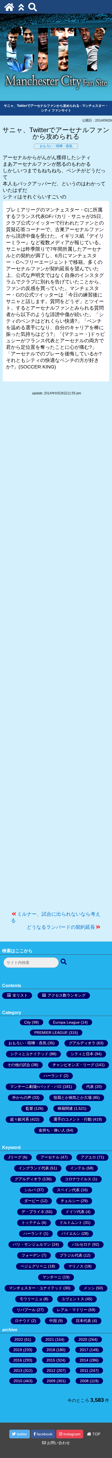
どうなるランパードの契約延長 (61, 927)
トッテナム (31, 1222)
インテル (77, 1168)
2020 (83, 1339)
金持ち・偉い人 (52, 1130)
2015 (50, 1360)
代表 (90, 1086)
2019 (17, 1350)
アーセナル (50, 1157)
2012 (51, 1370)
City (27, 1022)
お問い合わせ (58, 1443)
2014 (84, 1360)
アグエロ (88, 1157)
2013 (18, 1370)
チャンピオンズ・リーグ (73, 1065)
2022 (18, 1339)
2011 (84, 1370)
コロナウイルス (78, 1179)
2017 (84, 1350)
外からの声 (21, 1097)
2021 (49, 1339)
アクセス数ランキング (67, 995)
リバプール (26, 1310)
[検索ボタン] (64, 962)
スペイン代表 (68, 1190)
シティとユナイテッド (29, 1054)
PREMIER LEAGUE (51, 1032)
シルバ (30, 1190)
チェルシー (70, 1201)
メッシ (89, 1288)
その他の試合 (18, 1065)
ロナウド (22, 1320)
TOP (95, 1434)
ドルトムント (71, 1222)
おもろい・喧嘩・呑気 (56, 146)
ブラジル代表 (71, 1255)
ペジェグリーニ (33, 1266)
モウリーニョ (31, 1299)
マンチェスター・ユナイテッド (35, 1288)
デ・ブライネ (32, 1211)
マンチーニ (51, 1277)
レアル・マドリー (72, 1310)
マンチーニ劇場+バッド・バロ (36, 1086)
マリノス (75, 1266)
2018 (50, 1350)
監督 (29, 1108)
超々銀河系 (19, 1119)
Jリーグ (14, 1157)
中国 (53, 1320)
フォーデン (31, 1255)
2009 (51, 1381)
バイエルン (70, 1233)
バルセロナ (81, 1244)
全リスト (20, 995)
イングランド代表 (33, 1168)
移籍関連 (65, 1108)
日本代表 (83, 1320)
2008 (84, 1381)
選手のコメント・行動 (73, 1119)
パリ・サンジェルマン (32, 1244)
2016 (17, 1360)
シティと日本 (82, 1054)
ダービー (31, 1201)
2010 (18, 1381)
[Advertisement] (56, 656)
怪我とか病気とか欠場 (73, 1097)
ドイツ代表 (75, 1211)
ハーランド (53, 1075)
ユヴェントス (72, 1299)
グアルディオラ (82, 1043)
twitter (21, 1434)
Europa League (66, 1022)
